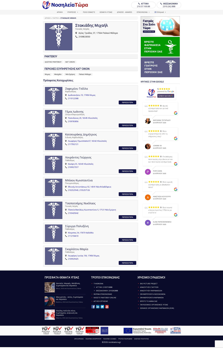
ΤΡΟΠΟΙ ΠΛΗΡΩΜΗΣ (125, 339)
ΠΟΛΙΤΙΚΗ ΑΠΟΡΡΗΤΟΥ (93, 339)
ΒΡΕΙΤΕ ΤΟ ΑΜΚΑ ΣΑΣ (148, 301)
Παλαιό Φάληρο (85, 74)
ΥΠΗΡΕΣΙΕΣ (71, 12)
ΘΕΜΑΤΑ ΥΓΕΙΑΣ (106, 12)
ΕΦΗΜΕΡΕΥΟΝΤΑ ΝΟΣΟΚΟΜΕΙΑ (152, 294)
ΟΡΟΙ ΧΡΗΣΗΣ (79, 339)
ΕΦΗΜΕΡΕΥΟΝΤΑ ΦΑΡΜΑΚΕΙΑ (152, 297)
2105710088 (107, 287)
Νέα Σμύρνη (70, 74)
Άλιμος (47, 74)
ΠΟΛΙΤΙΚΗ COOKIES (109, 339)
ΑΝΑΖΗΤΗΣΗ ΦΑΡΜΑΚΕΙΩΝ (151, 291)
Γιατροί (55, 18)
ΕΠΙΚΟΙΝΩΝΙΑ (142, 12)
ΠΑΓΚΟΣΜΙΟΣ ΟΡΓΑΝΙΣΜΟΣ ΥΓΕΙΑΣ (154, 305)
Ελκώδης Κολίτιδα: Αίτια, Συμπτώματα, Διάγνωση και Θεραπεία (66, 313)
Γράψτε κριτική (164, 95)
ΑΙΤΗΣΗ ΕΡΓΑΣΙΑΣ (101, 301)
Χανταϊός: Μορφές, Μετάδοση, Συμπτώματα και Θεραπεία (68, 284)
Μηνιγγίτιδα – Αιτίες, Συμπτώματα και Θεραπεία (69, 298)
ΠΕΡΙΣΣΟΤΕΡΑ (127, 102)
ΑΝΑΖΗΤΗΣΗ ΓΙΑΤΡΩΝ (149, 287)
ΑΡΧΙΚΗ (60, 12)
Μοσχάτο (57, 74)
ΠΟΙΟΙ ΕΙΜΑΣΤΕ (89, 12)
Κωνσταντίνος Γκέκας (74, 288)
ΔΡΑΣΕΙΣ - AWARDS (124, 12)
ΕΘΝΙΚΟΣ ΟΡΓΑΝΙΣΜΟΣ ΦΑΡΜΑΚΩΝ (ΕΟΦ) (157, 308)
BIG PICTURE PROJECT (149, 283)
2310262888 (113, 291)
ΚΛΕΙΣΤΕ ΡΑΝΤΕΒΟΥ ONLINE (105, 297)
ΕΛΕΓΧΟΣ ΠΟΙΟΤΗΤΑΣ (141, 339)
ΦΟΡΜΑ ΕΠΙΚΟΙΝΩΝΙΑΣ (103, 294)
